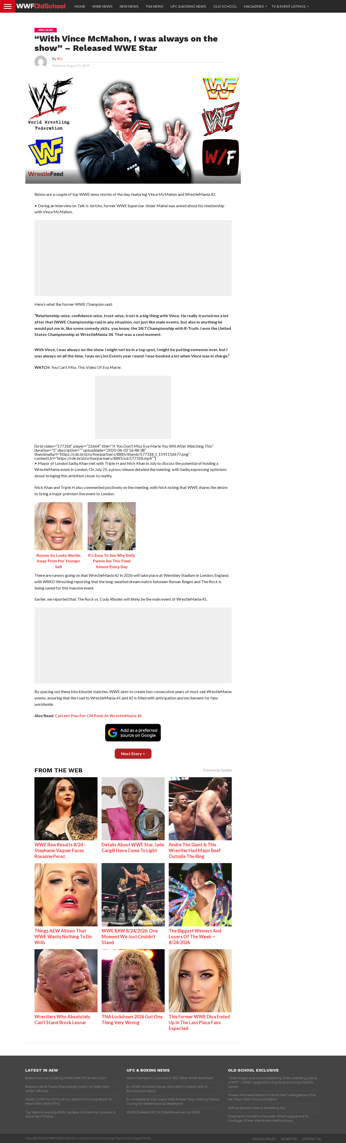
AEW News (129, 6)
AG (59, 58)
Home (79, 6)
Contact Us (311, 1139)
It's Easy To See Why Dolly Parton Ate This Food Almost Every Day (111, 561)
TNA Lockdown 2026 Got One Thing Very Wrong (132, 1019)
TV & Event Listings (289, 6)
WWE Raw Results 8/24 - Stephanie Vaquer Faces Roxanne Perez (59, 850)
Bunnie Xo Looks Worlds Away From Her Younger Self (58, 561)
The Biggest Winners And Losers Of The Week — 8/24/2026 (195, 936)
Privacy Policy (264, 1139)
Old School (225, 6)
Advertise (289, 1139)
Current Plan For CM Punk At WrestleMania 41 (98, 715)
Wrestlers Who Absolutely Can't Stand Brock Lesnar (62, 1019)
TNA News (154, 6)
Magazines (254, 6)
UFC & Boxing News (188, 6)
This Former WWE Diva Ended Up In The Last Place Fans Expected (199, 1022)
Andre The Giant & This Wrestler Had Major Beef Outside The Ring (195, 850)
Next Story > (133, 753)
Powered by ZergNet (217, 770)
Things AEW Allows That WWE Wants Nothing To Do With (63, 936)
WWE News (102, 6)
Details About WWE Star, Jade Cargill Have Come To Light (133, 847)
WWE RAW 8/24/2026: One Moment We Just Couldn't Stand (130, 936)
